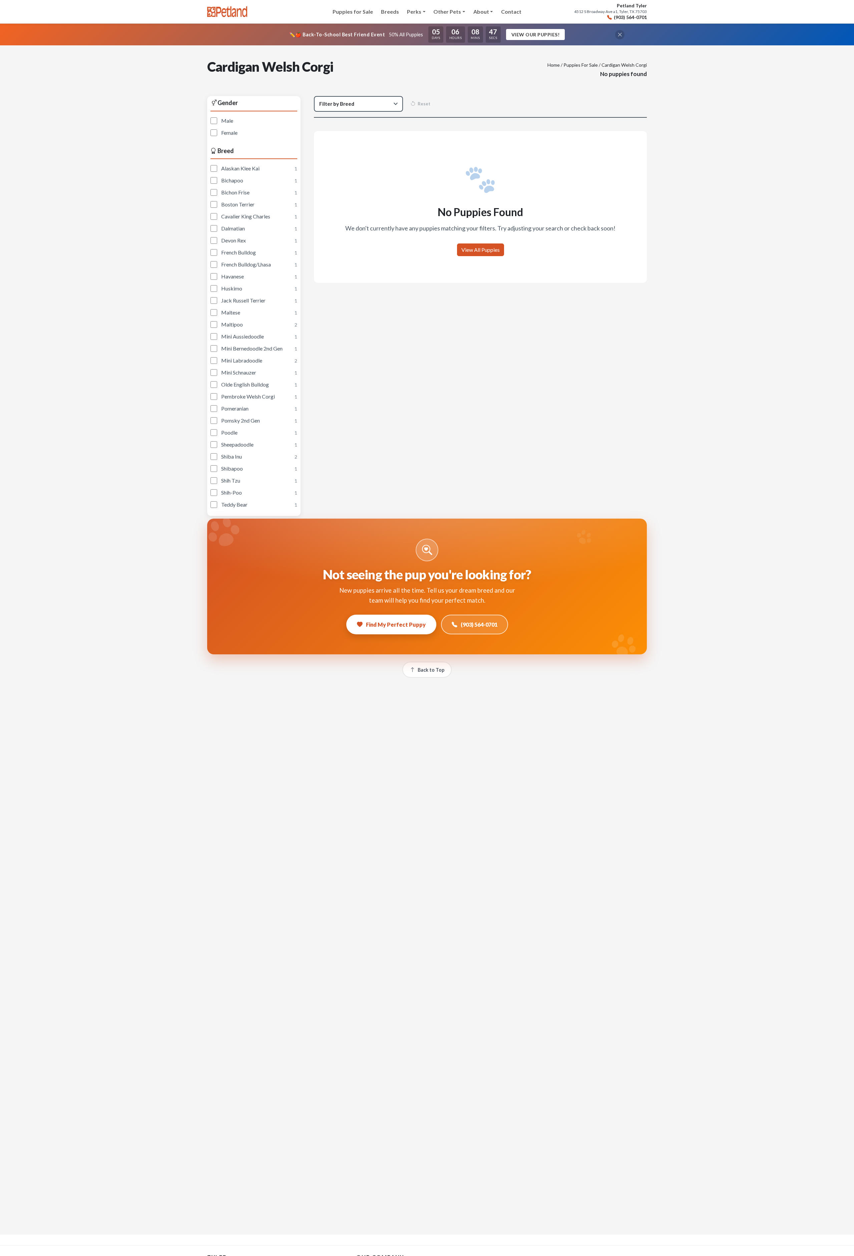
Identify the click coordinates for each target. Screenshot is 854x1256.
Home (553, 65)
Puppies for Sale (353, 11)
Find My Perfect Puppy (396, 624)
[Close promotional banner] (619, 34)
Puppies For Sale (580, 65)
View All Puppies (480, 249)
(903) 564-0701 (630, 17)
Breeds (390, 11)
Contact (511, 11)
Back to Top (431, 670)
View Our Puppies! (535, 34)
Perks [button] (414, 11)
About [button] (481, 11)
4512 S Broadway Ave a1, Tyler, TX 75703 (610, 11)
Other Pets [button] (447, 11)
